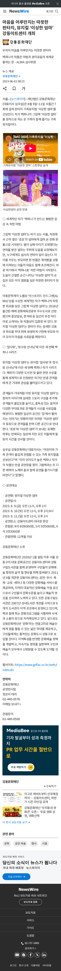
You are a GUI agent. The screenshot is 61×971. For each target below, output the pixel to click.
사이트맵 (46, 965)
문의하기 (30, 948)
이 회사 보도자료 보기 (16, 822)
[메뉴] (4, 11)
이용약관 (35, 965)
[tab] (30, 912)
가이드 (30, 928)
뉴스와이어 (18, 99)
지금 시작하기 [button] (15, 876)
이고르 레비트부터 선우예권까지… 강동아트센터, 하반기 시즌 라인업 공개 (41, 798)
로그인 (13, 965)
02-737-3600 (32, 943)
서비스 (30, 920)
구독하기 (51, 786)
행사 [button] (33, 843)
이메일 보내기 (11, 704)
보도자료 (31, 912)
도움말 (30, 935)
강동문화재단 (11, 76)
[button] (4, 88)
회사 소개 (23, 965)
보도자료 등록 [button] (30, 901)
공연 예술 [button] (20, 843)
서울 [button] (44, 843)
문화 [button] (6, 843)
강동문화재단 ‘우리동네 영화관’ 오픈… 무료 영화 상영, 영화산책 (40, 812)
